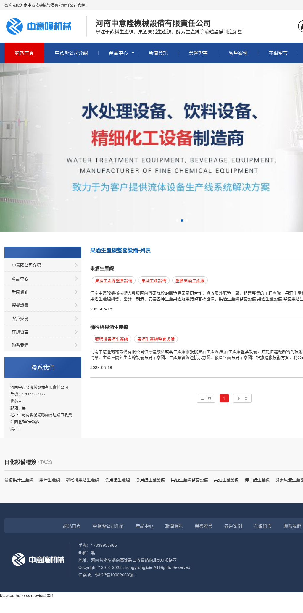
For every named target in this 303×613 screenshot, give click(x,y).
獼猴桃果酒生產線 (109, 327)
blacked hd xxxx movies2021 (27, 595)
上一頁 (206, 398)
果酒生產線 (102, 268)
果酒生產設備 (153, 280)
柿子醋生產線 (257, 480)
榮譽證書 (198, 52)
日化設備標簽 (20, 462)
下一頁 (242, 398)
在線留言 (278, 52)
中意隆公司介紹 (71, 52)
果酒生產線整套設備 (113, 280)
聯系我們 (20, 345)
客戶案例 (238, 52)
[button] (177, 220)
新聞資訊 (158, 52)
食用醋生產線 (117, 480)
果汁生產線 (49, 480)
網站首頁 (24, 52)
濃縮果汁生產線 (18, 480)
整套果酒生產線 (189, 280)
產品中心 (118, 52)
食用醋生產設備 (150, 480)
